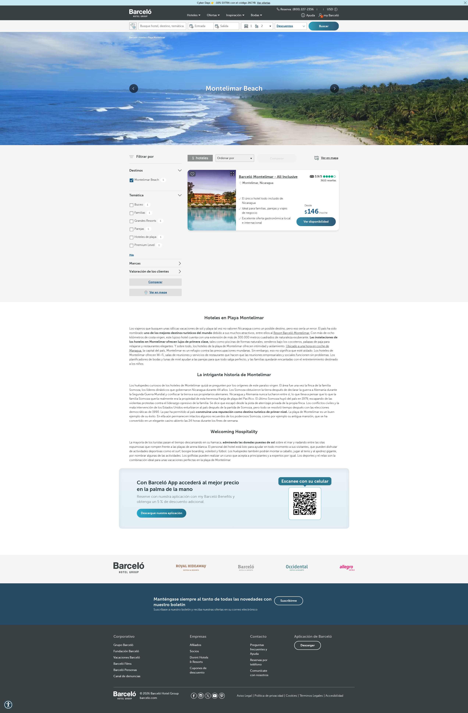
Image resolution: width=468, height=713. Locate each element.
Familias (142, 212)
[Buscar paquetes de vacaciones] (133, 26)
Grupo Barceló (123, 645)
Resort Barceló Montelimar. (291, 333)
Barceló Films (122, 663)
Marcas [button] (134, 263)
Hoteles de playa (147, 237)
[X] (208, 696)
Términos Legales (311, 695)
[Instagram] (201, 696)
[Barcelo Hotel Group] (124, 695)
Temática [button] (136, 195)
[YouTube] (215, 696)
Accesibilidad (334, 695)
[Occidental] (297, 568)
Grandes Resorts (147, 220)
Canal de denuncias (126, 676)
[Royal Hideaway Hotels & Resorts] (191, 568)
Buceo (141, 204)
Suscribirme (288, 600)
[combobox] (162, 26)
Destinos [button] (136, 170)
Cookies (291, 695)
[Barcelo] (246, 568)
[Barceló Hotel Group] (140, 13)
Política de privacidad (269, 695)
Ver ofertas (263, 2)
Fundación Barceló (126, 651)
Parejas (141, 229)
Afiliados (195, 645)
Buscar (323, 26)
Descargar (307, 645)
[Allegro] (347, 568)
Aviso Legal (244, 695)
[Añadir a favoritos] (192, 174)
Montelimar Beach (149, 179)
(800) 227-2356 (303, 9)
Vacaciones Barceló (126, 657)
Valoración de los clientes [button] (149, 271)
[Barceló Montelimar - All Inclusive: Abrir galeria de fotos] (232, 174)
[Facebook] (194, 696)
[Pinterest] (222, 696)
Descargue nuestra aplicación (161, 513)
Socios (194, 651)
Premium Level (147, 245)
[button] (465, 2)
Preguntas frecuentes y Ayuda (258, 649)
